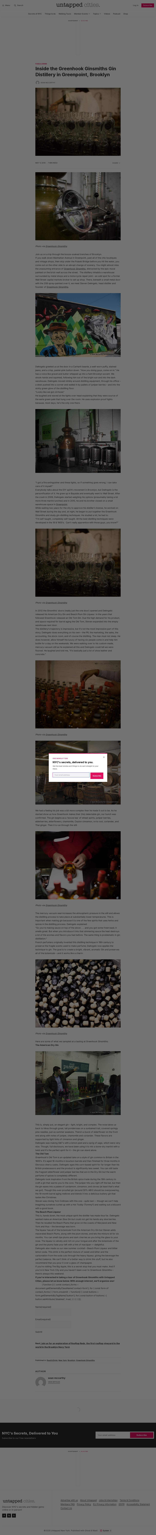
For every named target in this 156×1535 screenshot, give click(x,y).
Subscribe (97, 776)
